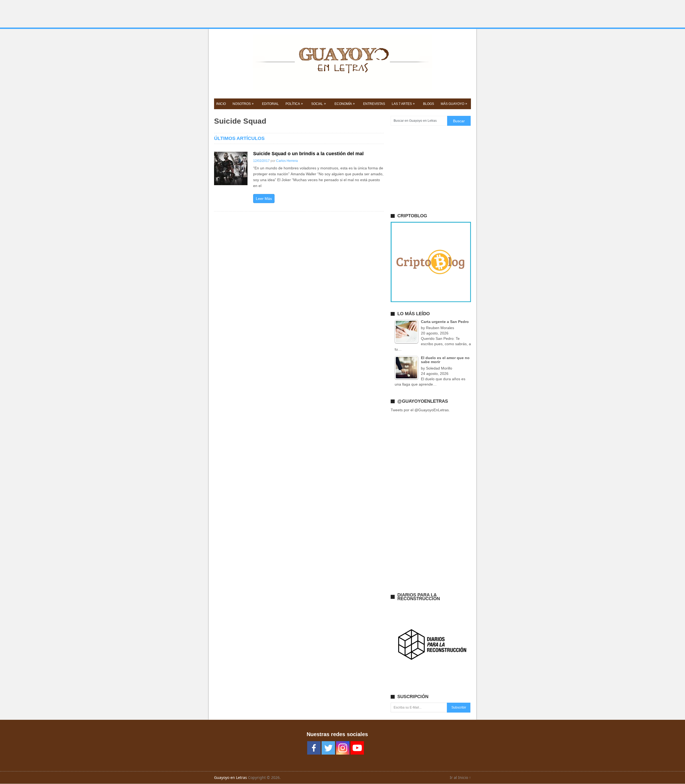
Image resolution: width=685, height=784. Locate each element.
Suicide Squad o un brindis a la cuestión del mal (308, 153)
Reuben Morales (440, 328)
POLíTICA (294, 104)
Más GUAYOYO (454, 104)
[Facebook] (314, 748)
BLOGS (428, 104)
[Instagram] (342, 748)
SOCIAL (318, 104)
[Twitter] (328, 748)
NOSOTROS (243, 104)
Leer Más (264, 198)
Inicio (221, 104)
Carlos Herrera (287, 161)
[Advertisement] (342, 14)
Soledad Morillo (439, 368)
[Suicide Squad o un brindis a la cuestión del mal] (231, 168)
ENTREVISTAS (374, 104)
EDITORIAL (270, 104)
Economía (344, 104)
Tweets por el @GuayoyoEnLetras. (420, 410)
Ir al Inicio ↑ (460, 777)
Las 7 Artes (403, 104)
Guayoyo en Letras (230, 777)
